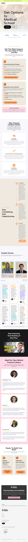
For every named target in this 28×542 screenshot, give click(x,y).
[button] (26, 3)
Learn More (11, 276)
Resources (3, 516)
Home (3, 513)
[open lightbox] (14, 347)
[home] (3, 3)
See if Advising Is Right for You (22, 241)
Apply (3, 523)
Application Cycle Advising (5, 520)
